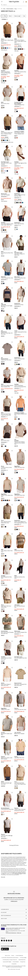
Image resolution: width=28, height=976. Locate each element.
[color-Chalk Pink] (9, 48)
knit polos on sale (18, 873)
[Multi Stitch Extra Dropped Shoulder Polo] (7, 622)
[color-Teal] (22, 202)
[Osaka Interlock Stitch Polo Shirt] (7, 648)
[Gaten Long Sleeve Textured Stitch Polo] (7, 61)
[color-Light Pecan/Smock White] (15, 788)
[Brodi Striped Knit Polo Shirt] (7, 567)
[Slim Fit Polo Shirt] (7, 93)
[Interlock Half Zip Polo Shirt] (20, 567)
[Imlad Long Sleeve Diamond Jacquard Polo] (20, 375)
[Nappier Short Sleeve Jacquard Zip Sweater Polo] (20, 430)
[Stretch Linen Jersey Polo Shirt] (7, 485)
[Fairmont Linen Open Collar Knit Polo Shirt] (7, 403)
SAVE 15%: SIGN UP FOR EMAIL (14, 893)
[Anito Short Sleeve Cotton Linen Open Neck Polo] (7, 213)
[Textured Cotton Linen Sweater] (7, 153)
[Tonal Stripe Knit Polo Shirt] (7, 799)
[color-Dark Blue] (5, 555)
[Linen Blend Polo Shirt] (20, 485)
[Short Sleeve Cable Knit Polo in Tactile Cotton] (7, 122)
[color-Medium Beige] (3, 555)
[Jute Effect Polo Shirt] (20, 747)
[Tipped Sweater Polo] (20, 93)
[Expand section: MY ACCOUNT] (14, 912)
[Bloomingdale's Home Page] (14, 1)
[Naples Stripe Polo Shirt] (20, 267)
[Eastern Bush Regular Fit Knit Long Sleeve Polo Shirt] (20, 511)
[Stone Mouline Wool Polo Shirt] (7, 242)
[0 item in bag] (26, 1)
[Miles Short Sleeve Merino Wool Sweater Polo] (7, 375)
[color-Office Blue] (5, 171)
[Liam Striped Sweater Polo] (20, 622)
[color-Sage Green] (17, 49)
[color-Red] (17, 172)
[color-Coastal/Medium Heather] (5, 526)
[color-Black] (7, 500)
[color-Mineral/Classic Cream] (3, 526)
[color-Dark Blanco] (2, 611)
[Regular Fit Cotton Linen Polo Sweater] (7, 747)
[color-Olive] (5, 230)
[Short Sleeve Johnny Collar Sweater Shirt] (20, 122)
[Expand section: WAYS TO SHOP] (14, 918)
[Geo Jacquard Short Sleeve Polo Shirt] (7, 511)
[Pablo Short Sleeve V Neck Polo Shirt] (7, 674)
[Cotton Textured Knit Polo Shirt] (20, 322)
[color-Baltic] (3, 140)
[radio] (2, 48)
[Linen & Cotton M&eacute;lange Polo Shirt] (7, 825)
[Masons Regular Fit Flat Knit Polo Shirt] (20, 184)
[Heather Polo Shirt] (7, 699)
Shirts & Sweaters (10, 8)
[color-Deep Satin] (3, 611)
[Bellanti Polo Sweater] (20, 723)
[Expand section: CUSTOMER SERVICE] (14, 909)
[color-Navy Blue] (17, 472)
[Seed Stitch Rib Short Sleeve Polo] (7, 596)
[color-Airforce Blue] (5, 446)
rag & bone (23, 872)
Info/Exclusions (14, 901)
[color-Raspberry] (22, 49)
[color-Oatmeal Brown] (2, 107)
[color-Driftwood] (2, 363)
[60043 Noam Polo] (20, 540)
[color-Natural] (2, 80)
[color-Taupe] (2, 230)
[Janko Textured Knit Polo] (20, 61)
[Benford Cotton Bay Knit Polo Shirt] (7, 322)
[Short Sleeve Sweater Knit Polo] (20, 403)
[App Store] (5, 949)
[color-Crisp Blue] (7, 48)
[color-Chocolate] (20, 49)
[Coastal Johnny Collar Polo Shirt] (7, 457)
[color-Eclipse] (19, 364)
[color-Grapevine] (5, 48)
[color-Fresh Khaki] (2, 48)
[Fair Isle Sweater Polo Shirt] (20, 648)
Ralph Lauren (15, 872)
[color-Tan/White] (2, 171)
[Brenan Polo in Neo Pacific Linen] (7, 30)
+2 (10, 48)
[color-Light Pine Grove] (3, 48)
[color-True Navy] (17, 111)
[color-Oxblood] (20, 202)
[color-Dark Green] (3, 80)
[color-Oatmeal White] (2, 391)
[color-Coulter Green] (17, 788)
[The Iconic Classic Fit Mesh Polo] (20, 242)
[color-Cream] (3, 814)
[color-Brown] (5, 80)
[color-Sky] (20, 364)
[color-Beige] (2, 555)
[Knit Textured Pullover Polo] (20, 596)
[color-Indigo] (19, 500)
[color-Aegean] (17, 229)
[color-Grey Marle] (19, 529)
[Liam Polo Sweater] (7, 184)
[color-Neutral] (15, 111)
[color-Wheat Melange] (15, 49)
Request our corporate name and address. (14, 967)
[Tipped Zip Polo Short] (7, 348)
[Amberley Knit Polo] (20, 294)
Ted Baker (19, 872)
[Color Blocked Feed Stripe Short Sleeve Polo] (20, 773)
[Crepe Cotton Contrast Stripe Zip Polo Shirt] (20, 799)
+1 (10, 500)
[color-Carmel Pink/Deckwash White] (3, 171)
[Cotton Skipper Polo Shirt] (7, 267)
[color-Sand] (15, 472)
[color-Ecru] (2, 583)
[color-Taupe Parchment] (15, 137)
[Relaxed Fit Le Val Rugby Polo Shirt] (7, 294)
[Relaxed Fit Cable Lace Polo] (7, 723)
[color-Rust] (9, 500)
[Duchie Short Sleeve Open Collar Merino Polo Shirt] (20, 30)
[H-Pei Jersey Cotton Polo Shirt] (7, 540)
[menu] (2, 1)
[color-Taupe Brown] (2, 446)
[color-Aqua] (17, 419)
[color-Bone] (3, 310)
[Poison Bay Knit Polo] (20, 213)
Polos (16, 8)
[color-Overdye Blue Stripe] (3, 283)
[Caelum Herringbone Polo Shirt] (20, 153)
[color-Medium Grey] (17, 79)
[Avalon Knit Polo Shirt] (20, 348)
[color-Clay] (15, 419)
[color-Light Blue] (17, 500)
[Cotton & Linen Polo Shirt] (20, 699)
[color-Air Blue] (3, 500)
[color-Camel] (15, 79)
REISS (4, 873)
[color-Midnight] (17, 202)
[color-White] (3, 446)
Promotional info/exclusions (11, 932)
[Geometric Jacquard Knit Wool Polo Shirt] (20, 674)
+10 (24, 49)
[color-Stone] (15, 202)
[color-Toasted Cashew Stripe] (2, 283)
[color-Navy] (19, 49)
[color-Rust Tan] (17, 137)
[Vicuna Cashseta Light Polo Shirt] (7, 773)
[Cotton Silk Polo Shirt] (20, 457)
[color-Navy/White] (7, 171)
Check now (19, 932)
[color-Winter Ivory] (9, 140)
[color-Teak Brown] (2, 474)
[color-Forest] (19, 202)
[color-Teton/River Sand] (2, 526)
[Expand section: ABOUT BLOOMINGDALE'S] (14, 915)
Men (4, 8)
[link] (7, 44)
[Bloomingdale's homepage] (2, 8)
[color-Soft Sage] (3, 107)
